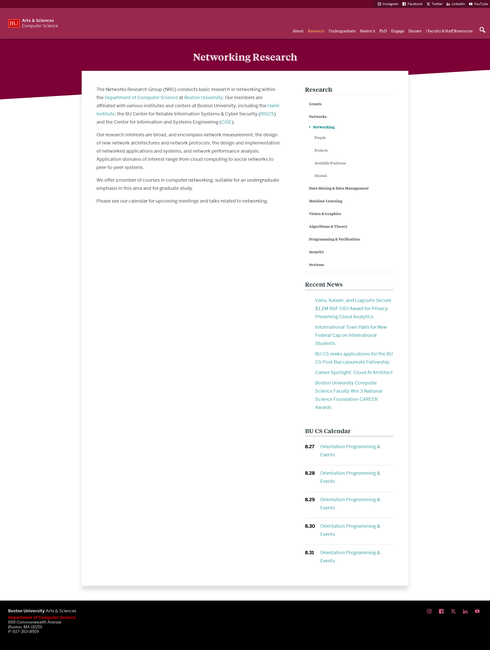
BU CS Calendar (328, 431)
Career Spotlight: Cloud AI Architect (354, 372)
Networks (318, 116)
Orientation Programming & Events (350, 451)
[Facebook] (442, 612)
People (320, 137)
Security (316, 251)
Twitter (437, 4)
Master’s (367, 30)
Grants (315, 103)
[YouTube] (478, 612)
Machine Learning (325, 200)
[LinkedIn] (466, 612)
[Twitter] (454, 612)
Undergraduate (342, 30)
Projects (321, 150)
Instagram (390, 4)
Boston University (203, 97)
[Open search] (482, 30)
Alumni (320, 175)
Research (316, 30)
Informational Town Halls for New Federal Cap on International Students (351, 335)
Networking (324, 126)
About (298, 30)
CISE (226, 122)
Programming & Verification (334, 239)
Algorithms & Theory (328, 226)
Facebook (415, 4)
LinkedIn (458, 4)
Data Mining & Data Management (339, 188)
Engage (397, 30)
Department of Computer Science (141, 97)
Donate (415, 30)
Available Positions (330, 162)
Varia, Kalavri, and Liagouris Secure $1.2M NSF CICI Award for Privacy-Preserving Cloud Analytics (353, 308)
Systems (316, 264)
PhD (383, 30)
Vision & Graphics (325, 213)
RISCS (267, 114)
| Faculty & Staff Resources (449, 30)
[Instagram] (430, 612)
